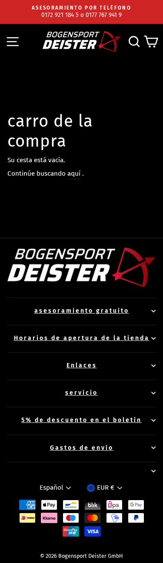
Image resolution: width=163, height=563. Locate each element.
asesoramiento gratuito (81, 310)
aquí (73, 173)
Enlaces (82, 365)
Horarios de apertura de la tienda (82, 338)
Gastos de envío (81, 448)
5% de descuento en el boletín (81, 420)
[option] (81, 12)
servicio (81, 392)
